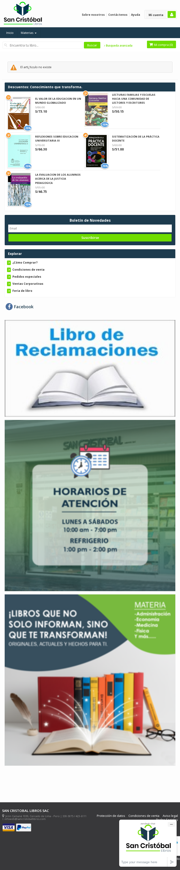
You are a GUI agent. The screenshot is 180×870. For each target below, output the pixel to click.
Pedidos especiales (26, 277)
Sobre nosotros (93, 15)
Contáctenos (118, 15)
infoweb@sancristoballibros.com (25, 819)
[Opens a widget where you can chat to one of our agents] (147, 843)
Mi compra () (163, 45)
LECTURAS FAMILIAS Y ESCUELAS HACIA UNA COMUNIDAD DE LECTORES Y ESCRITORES (133, 98)
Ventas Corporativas (27, 284)
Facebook (23, 306)
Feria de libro (22, 291)
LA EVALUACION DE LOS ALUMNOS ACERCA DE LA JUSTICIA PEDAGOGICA (58, 178)
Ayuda (135, 15)
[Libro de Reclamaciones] (90, 368)
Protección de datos (111, 816)
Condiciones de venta (28, 270)
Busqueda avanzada (118, 45)
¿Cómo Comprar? (25, 263)
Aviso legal (170, 816)
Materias (27, 33)
